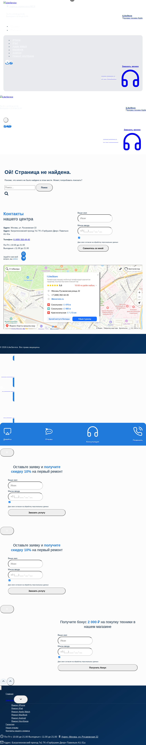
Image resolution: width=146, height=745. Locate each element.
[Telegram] (7, 63)
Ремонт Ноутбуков (19, 721)
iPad (15, 43)
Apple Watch (20, 46)
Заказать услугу (37, 512)
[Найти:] (20, 187)
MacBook (18, 49)
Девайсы (10, 700)
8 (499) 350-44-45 (21, 239)
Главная (9, 694)
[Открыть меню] (5, 120)
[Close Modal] (7, 452)
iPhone (17, 40)
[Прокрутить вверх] (3, 682)
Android (17, 52)
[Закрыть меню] (1, 688)
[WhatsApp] (11, 63)
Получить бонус (97, 667)
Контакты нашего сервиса (18, 731)
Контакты (16, 30)
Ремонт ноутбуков (23, 56)
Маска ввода (83, 225)
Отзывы (15, 26)
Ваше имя (82, 213)
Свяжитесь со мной (93, 248)
